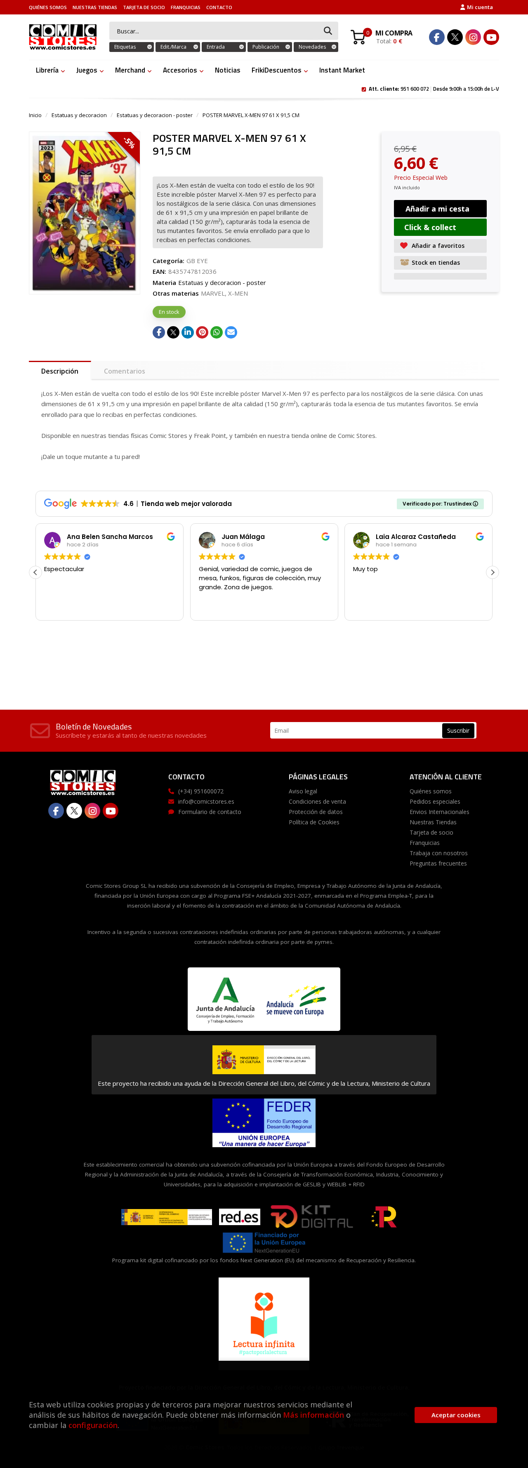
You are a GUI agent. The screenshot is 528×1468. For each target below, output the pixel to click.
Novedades (312, 46)
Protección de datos (316, 812)
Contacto (219, 7)
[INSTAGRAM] (473, 37)
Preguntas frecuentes (438, 863)
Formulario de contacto (209, 812)
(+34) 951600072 (201, 791)
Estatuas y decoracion (79, 115)
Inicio (35, 115)
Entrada (216, 46)
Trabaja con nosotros (439, 853)
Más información (313, 1415)
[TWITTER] (455, 37)
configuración (93, 1425)
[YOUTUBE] (491, 37)
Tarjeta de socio (144, 7)
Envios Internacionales (439, 812)
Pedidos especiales (435, 801)
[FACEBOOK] (437, 37)
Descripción (59, 371)
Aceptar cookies (456, 1415)
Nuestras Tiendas (95, 7)
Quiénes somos (48, 7)
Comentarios (124, 371)
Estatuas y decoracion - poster (155, 115)
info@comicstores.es (206, 801)
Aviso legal (303, 791)
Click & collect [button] (430, 227)
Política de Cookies (314, 822)
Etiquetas (125, 46)
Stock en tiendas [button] (436, 262)
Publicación (265, 46)
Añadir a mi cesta (437, 209)
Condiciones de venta (317, 801)
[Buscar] (328, 31)
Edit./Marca (173, 46)
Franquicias (185, 7)
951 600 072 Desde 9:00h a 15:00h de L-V (434, 88)
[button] (492, 572)
